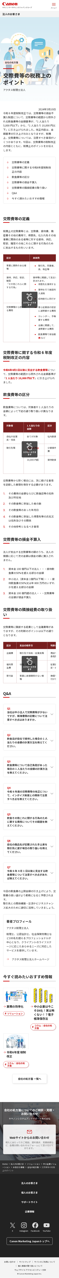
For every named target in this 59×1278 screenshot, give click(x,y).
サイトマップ (25, 1261)
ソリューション (15, 1013)
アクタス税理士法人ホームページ (30, 959)
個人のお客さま (29, 1192)
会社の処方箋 (33, 1167)
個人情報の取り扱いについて (30, 1265)
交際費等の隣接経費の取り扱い (29, 188)
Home (5, 1164)
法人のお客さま (11, 14)
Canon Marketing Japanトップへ (30, 1241)
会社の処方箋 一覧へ (29, 1079)
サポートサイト (29, 1202)
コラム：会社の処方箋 (43, 1027)
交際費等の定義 (20, 162)
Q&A (14, 193)
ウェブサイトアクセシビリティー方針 (30, 1270)
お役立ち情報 (18, 1167)
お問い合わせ (9, 1261)
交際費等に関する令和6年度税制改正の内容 (31, 169)
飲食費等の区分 (20, 177)
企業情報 (29, 1211)
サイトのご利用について (44, 1261)
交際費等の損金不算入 (24, 182)
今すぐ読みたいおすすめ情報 (28, 198)
